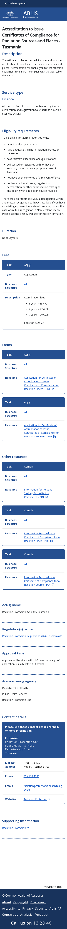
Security (41, 908)
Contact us (10, 915)
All (25, 284)
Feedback (42, 915)
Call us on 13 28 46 (31, 923)
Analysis (26, 915)
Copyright (20, 902)
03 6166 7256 (31, 776)
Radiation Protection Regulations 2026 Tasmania (31, 636)
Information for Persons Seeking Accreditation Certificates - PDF (38, 493)
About (6, 902)
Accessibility (11, 908)
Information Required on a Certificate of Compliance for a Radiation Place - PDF (42, 537)
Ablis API (56, 908)
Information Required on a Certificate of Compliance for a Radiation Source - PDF (42, 581)
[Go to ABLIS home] (20, 14)
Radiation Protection (37, 799)
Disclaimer (38, 902)
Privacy (27, 908)
